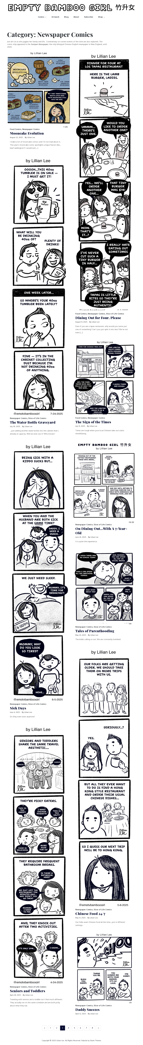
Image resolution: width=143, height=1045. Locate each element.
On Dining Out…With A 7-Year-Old (101, 530)
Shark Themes (95, 1040)
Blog (66, 17)
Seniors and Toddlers (27, 991)
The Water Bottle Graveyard (32, 422)
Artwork (55, 17)
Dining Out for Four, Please (98, 318)
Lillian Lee (31, 137)
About (76, 17)
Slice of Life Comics (115, 314)
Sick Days (18, 708)
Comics (41, 17)
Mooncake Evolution (27, 133)
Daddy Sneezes (87, 1009)
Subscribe (88, 17)
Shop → (101, 17)
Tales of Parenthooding (94, 631)
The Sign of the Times (93, 422)
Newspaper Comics (31, 129)
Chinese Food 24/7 (90, 913)
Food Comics (15, 129)
